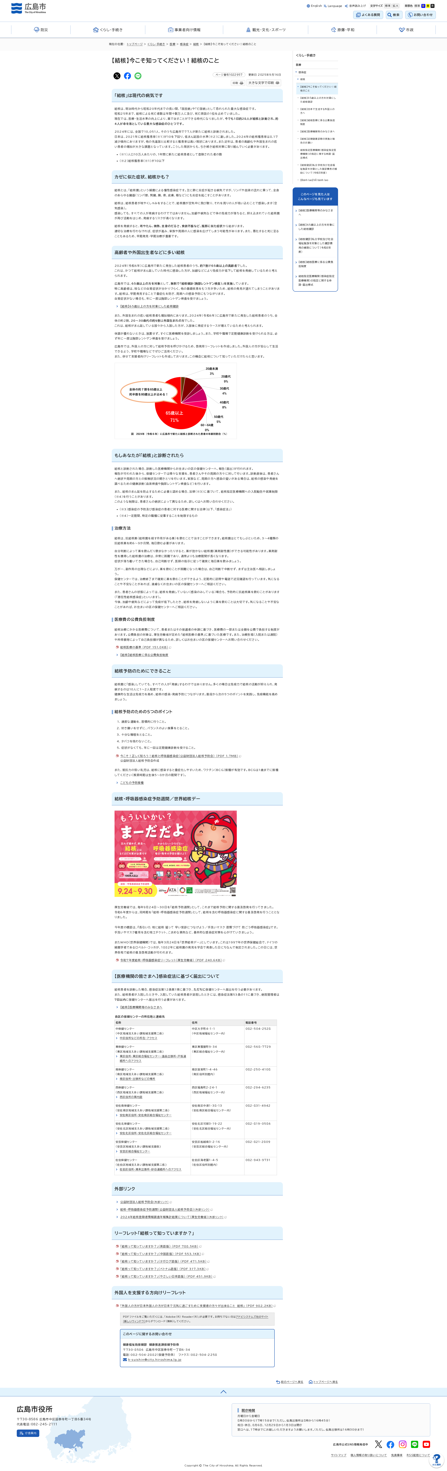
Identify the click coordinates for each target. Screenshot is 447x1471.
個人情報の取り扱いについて (369, 1455)
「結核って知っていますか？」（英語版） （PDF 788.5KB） (159, 1246)
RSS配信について (418, 1455)
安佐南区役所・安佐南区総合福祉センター (146, 1115)
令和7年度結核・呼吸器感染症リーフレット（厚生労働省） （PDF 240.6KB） (171, 960)
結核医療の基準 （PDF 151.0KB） (144, 647)
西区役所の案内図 (131, 1097)
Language (335, 6)
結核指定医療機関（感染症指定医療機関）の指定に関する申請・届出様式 (318, 154)
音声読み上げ (357, 6)
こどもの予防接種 (132, 782)
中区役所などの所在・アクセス (138, 1038)
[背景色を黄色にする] (428, 6)
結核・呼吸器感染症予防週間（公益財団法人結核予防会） (165, 1209)
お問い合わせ (423, 14)
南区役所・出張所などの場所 (137, 1078)
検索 (396, 14)
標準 (387, 6)
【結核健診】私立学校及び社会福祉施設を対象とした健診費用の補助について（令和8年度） (318, 169)
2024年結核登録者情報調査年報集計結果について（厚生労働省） (172, 1217)
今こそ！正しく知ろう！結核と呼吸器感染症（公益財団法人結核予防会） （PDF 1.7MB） (179, 756)
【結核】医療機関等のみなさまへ (141, 1007)
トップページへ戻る (326, 1382)
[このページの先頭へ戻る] (223, 1392)
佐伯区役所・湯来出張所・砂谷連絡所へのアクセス (151, 1169)
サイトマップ (338, 1455)
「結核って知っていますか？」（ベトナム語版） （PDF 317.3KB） (163, 1269)
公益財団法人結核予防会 (144, 1202)
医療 (172, 44)
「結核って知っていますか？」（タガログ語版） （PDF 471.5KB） (163, 1261)
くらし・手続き (156, 44)
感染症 (184, 44)
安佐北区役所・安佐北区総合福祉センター (146, 1133)
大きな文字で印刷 (261, 82)
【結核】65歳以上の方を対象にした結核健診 (149, 306)
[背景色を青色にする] (423, 6)
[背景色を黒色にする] (432, 6)
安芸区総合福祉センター (135, 1151)
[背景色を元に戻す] (417, 6)
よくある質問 (371, 14)
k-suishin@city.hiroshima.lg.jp (154, 1359)
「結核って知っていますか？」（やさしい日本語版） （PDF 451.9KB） (166, 1276)
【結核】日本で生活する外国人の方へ (317, 111)
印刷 (235, 83)
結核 (196, 44)
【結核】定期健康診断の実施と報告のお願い (317, 141)
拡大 (395, 6)
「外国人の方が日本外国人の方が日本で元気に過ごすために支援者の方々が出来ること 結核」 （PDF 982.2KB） (196, 1305)
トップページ (135, 44)
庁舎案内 (30, 1433)
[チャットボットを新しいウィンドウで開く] (436, 1467)
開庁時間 (248, 1410)
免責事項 (396, 1455)
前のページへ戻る (292, 1382)
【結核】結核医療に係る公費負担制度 (144, 655)
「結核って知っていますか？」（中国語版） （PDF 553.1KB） (160, 1253)
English (316, 6)
